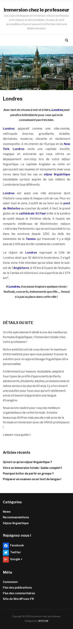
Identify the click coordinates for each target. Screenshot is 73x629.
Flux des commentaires (19, 593)
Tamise (31, 239)
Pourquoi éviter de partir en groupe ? (28, 473)
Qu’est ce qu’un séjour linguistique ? (27, 462)
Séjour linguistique (16, 523)
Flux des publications (17, 587)
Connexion (10, 582)
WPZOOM (43, 621)
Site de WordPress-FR (18, 599)
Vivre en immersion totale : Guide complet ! (32, 468)
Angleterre (21, 268)
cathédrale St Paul (32, 213)
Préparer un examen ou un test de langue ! (32, 479)
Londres (57, 110)
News (7, 511)
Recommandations (16, 517)
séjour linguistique (57, 174)
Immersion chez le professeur (36, 10)
